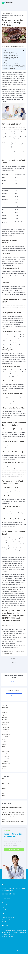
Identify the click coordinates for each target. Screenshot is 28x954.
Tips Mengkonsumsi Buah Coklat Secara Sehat (14, 62)
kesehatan (13, 46)
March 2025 (4, 749)
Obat (3, 786)
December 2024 (5, 756)
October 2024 (5, 761)
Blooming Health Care (13, 589)
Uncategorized (5, 790)
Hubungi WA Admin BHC (14, 695)
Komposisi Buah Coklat (9, 52)
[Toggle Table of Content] (23, 50)
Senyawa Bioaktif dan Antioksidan (11, 55)
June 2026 (4, 712)
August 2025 (5, 736)
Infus (3, 778)
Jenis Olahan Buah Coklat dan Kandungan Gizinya (13, 59)
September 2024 (6, 763)
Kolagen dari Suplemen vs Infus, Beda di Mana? (13, 812)
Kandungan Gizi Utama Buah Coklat (11, 53)
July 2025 (4, 739)
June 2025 (4, 741)
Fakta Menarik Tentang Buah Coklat (11, 63)
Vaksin (3, 793)
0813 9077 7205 (8, 618)
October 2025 (5, 732)
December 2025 (5, 727)
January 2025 (5, 754)
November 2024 (5, 758)
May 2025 (4, 744)
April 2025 (4, 746)
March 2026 (4, 719)
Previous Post (14, 658)
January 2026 (5, 724)
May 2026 (4, 715)
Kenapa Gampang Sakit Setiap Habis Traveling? (13, 821)
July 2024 (4, 768)
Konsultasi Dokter (6, 783)
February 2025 (5, 751)
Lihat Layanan (14, 682)
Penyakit (4, 788)
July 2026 (4, 710)
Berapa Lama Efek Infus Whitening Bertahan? (13, 814)
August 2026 (5, 707)
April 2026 (4, 717)
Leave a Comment (6, 46)
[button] (25, 3)
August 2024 (5, 766)
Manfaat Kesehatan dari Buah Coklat (11, 57)
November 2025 (5, 729)
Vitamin (3, 795)
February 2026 (5, 722)
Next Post (14, 662)
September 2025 (6, 734)
